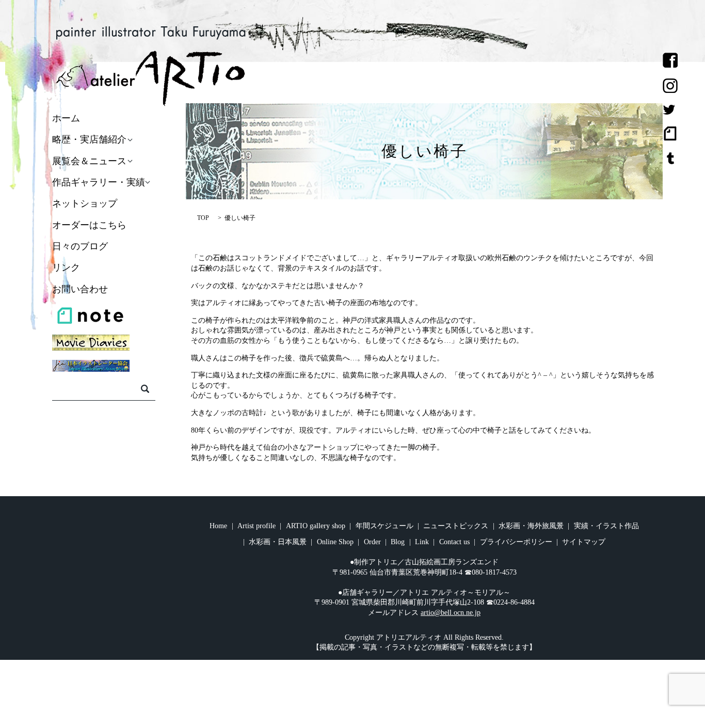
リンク (66, 268)
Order (372, 542)
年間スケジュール (384, 526)
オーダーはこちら (89, 225)
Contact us (454, 542)
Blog (398, 542)
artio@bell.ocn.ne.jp (450, 612)
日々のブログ (80, 246)
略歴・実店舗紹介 (89, 140)
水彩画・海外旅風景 (531, 526)
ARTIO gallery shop (315, 526)
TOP (203, 217)
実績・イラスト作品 (606, 526)
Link (422, 542)
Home (218, 526)
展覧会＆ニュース (89, 161)
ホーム (66, 118)
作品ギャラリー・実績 (98, 182)
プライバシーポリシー (516, 542)
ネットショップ (84, 204)
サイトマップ (583, 542)
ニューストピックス (455, 526)
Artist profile (256, 526)
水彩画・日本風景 (278, 542)
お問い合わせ (80, 289)
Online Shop (335, 542)
